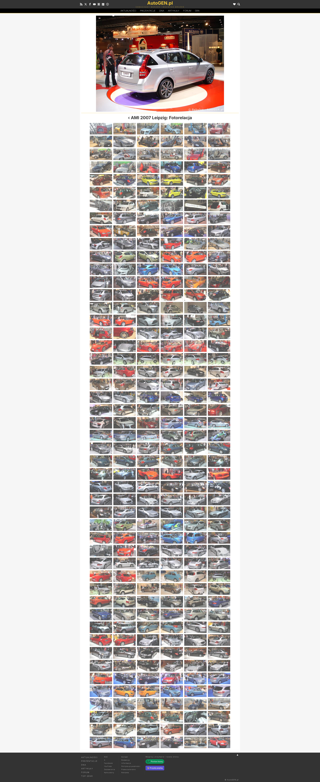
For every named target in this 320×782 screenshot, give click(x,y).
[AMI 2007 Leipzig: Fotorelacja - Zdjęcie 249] (148, 653)
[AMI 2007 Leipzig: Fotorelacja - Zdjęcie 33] (148, 192)
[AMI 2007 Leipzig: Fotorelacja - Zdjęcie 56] (124, 244)
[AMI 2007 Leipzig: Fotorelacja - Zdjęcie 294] (219, 742)
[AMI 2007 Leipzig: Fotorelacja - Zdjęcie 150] (219, 435)
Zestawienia (109, 769)
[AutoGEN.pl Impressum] (107, 4)
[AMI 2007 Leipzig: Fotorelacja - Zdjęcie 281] (195, 716)
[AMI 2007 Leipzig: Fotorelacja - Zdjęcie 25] (101, 180)
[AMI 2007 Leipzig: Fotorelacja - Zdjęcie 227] (195, 602)
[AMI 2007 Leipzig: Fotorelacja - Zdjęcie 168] (219, 474)
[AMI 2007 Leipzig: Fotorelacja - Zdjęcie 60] (219, 244)
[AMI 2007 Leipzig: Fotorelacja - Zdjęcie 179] (195, 499)
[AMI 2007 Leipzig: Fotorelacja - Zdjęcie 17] (195, 154)
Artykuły (173, 10)
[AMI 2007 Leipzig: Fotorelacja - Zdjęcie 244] (172, 640)
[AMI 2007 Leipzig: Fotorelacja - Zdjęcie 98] (124, 333)
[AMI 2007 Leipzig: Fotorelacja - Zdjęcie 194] (124, 538)
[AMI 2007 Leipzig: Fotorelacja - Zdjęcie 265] (101, 691)
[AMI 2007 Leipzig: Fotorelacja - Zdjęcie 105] (148, 346)
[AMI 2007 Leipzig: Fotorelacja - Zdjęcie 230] (124, 614)
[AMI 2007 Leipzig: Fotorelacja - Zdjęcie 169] (101, 486)
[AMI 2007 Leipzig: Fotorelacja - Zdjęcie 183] (148, 512)
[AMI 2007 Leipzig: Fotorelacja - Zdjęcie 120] (219, 371)
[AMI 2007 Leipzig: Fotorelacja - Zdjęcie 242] (124, 640)
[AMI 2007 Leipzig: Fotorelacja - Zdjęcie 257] (195, 665)
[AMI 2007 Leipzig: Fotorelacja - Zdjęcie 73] (101, 282)
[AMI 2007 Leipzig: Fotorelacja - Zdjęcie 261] (148, 678)
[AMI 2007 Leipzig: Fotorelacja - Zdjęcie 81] (148, 295)
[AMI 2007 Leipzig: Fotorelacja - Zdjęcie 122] (124, 384)
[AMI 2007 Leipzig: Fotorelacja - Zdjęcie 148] (172, 435)
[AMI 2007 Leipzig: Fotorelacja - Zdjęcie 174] (219, 486)
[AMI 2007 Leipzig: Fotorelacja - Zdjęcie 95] (195, 320)
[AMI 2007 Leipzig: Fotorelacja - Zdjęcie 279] (148, 716)
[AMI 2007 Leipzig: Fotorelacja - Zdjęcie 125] (120, 64)
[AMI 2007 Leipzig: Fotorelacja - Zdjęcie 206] (124, 563)
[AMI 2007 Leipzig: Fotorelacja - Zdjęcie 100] (172, 333)
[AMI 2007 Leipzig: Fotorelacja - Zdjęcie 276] (219, 704)
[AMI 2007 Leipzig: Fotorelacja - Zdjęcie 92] (124, 320)
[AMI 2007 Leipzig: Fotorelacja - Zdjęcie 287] (195, 729)
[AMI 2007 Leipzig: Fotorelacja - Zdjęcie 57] (148, 244)
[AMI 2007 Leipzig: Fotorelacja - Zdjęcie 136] (172, 410)
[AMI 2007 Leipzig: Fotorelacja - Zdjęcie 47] (195, 218)
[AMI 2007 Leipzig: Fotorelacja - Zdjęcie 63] (148, 256)
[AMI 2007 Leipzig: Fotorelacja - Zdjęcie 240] (219, 627)
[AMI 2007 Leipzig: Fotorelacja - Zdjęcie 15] (148, 154)
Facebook (108, 763)
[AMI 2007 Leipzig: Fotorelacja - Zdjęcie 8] (124, 141)
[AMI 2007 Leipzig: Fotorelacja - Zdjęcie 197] (195, 538)
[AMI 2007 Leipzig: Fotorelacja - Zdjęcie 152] (124, 448)
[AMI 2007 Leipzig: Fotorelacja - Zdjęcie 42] (219, 205)
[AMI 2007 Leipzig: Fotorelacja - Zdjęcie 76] (172, 282)
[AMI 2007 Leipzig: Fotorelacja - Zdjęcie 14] (124, 154)
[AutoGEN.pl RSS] (81, 4)
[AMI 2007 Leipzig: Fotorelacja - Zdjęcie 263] (195, 678)
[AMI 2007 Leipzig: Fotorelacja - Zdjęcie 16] (172, 154)
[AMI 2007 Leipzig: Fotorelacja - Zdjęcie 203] (195, 550)
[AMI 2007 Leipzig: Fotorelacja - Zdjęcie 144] (219, 423)
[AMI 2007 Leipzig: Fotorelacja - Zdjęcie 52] (172, 231)
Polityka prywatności (130, 766)
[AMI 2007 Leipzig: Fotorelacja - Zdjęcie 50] (124, 231)
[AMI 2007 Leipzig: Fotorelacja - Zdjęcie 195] (148, 538)
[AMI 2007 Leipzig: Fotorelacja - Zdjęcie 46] (172, 218)
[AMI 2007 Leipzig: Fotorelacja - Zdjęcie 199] (101, 550)
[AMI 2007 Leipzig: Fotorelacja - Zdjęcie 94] (172, 320)
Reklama (125, 772)
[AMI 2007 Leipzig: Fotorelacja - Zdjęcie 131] (195, 397)
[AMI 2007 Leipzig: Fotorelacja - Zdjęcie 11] (195, 141)
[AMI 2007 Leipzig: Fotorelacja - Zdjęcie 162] (219, 461)
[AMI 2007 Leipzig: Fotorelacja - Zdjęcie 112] (172, 359)
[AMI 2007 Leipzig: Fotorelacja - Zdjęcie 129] (148, 397)
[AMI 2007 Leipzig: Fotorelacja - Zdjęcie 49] (101, 231)
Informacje (126, 763)
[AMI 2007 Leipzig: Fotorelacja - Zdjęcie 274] (172, 704)
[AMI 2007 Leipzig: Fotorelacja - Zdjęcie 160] (172, 461)
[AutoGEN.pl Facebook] (90, 4)
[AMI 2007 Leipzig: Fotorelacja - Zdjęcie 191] (195, 525)
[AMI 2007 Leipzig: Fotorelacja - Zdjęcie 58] (172, 244)
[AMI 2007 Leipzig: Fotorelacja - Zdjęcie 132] (219, 397)
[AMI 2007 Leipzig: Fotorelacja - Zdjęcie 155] (195, 448)
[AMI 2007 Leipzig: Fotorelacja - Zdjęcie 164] (124, 474)
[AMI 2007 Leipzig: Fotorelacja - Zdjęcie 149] (195, 435)
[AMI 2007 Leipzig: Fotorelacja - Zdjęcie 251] (195, 653)
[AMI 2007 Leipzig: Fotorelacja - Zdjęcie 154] (172, 448)
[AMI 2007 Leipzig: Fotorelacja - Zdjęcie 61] (101, 256)
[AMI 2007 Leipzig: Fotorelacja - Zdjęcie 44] (124, 218)
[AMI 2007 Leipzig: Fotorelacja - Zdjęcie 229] (101, 614)
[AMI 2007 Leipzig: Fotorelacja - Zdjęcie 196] (172, 538)
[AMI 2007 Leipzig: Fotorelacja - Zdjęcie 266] (124, 691)
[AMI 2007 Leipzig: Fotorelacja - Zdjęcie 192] (219, 525)
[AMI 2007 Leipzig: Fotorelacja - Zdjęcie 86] (124, 307)
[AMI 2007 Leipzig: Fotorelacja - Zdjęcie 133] (101, 410)
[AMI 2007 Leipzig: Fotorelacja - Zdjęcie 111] (148, 359)
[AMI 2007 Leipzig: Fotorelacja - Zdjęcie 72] (219, 269)
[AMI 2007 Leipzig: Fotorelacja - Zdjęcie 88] (172, 307)
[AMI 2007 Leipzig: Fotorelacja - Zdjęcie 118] (172, 371)
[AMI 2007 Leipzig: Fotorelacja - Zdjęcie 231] (148, 614)
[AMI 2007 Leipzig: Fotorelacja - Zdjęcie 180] (219, 499)
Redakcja (125, 760)
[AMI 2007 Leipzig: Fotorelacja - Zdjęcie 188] (124, 525)
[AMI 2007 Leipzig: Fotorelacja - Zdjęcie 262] (172, 678)
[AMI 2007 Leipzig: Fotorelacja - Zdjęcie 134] (124, 410)
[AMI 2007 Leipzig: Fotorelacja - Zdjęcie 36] (219, 192)
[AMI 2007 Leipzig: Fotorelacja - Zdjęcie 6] (219, 128)
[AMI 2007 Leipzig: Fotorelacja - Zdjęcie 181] (101, 512)
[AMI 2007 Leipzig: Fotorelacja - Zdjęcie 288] (219, 729)
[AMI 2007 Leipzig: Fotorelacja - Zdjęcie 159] (148, 461)
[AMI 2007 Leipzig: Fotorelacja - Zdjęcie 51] (148, 231)
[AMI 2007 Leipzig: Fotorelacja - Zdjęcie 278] (124, 716)
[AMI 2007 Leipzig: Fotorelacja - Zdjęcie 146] (124, 435)
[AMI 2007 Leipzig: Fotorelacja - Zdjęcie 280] (172, 716)
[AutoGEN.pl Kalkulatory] (103, 4)
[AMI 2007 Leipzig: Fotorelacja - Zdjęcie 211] (101, 576)
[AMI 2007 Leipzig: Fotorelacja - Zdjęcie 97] (101, 333)
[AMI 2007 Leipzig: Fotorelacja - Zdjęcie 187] (101, 525)
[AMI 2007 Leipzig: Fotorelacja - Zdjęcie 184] (172, 512)
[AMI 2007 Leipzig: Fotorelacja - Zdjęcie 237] (148, 627)
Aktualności (128, 10)
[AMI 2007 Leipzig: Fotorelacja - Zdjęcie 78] (219, 282)
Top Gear (87, 776)
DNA (83, 765)
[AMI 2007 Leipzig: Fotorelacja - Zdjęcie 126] (219, 384)
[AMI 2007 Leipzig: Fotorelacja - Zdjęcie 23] (195, 167)
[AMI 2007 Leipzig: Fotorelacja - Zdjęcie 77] (195, 282)
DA (161, 10)
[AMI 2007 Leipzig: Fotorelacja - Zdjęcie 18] (219, 154)
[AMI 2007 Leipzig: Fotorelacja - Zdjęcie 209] (195, 563)
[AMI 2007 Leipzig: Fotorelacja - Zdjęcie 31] (101, 192)
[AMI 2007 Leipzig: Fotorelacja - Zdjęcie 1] (101, 128)
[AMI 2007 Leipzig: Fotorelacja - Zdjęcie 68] (124, 269)
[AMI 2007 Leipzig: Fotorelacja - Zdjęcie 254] (124, 665)
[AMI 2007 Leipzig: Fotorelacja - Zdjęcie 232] (172, 614)
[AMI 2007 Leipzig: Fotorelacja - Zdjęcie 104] (124, 346)
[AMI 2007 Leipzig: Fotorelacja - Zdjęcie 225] (148, 602)
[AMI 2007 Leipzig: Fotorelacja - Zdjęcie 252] (219, 653)
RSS (106, 757)
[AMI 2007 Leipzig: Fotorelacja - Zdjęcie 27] (148, 180)
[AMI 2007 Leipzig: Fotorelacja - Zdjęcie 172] (172, 486)
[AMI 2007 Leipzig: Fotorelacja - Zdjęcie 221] (195, 589)
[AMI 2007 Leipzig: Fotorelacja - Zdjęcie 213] (148, 576)
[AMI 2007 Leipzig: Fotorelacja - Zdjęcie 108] (219, 346)
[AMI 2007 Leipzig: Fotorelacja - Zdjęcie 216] (219, 576)
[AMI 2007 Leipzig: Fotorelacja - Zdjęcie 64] (172, 256)
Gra (197, 10)
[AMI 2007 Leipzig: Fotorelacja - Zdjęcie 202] (172, 550)
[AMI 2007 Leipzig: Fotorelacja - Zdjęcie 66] (219, 256)
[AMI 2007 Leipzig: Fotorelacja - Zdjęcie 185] (195, 512)
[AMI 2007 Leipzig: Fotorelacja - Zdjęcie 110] (124, 359)
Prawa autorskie (128, 769)
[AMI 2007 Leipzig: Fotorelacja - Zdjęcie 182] (124, 512)
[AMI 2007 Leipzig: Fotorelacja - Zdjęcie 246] (219, 640)
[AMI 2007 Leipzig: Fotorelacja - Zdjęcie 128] (124, 397)
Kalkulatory (109, 772)
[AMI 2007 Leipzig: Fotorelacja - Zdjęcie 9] (148, 141)
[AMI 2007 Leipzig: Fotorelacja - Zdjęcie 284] (124, 729)
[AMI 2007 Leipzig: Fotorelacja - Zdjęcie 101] (195, 333)
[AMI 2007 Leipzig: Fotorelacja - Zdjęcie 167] (195, 474)
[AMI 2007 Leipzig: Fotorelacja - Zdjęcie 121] (101, 384)
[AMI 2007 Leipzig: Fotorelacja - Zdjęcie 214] (172, 576)
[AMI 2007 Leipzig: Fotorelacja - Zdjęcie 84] (219, 295)
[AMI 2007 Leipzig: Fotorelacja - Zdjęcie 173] (195, 486)
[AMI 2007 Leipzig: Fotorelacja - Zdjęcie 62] (124, 256)
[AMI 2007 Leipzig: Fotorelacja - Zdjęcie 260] (124, 678)
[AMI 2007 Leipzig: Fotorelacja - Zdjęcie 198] (219, 538)
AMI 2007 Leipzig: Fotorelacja (161, 117)
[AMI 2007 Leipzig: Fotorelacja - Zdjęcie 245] (195, 640)
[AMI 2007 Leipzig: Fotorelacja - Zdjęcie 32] (124, 192)
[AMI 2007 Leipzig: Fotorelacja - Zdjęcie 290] (124, 742)
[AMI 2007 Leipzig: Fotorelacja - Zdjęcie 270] (219, 691)
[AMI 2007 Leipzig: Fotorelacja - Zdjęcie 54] (219, 231)
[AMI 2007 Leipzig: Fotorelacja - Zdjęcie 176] (124, 499)
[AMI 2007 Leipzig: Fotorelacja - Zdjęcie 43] (101, 218)
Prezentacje (148, 10)
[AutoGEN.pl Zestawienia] (99, 4)
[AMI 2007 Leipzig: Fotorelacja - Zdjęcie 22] (172, 167)
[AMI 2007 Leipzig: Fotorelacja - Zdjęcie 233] (195, 614)
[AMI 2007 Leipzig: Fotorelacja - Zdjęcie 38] (124, 205)
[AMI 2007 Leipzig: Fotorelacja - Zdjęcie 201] (148, 550)
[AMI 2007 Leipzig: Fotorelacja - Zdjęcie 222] (219, 589)
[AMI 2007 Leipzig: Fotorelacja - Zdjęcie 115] (101, 371)
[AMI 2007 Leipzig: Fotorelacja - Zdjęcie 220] (172, 589)
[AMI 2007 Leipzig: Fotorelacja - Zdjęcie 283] (101, 729)
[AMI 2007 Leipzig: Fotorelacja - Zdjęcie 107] (195, 346)
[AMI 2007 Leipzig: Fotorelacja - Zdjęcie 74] (124, 282)
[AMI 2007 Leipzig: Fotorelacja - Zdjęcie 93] (148, 320)
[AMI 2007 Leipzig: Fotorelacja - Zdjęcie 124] (172, 384)
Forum (187, 10)
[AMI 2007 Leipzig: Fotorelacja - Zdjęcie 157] (101, 461)
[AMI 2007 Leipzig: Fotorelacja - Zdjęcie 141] (148, 423)
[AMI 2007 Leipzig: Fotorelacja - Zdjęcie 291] (148, 742)
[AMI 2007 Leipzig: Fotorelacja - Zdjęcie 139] (101, 423)
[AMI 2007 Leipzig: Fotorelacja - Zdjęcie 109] (101, 359)
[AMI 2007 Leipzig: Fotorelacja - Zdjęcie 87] (148, 307)
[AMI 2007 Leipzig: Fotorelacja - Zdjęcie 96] (219, 320)
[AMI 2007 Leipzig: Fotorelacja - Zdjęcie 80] (124, 295)
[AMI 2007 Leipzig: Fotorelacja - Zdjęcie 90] (219, 307)
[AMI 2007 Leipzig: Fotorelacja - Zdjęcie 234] (219, 614)
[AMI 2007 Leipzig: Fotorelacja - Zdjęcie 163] (101, 474)
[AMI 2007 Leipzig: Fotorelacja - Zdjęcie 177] (148, 499)
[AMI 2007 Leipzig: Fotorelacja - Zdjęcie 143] (195, 423)
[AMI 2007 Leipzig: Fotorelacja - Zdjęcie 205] (101, 563)
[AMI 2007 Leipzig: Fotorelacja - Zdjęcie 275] (195, 704)
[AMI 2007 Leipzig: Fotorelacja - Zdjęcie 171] (148, 486)
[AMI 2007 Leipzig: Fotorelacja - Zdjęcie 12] (219, 141)
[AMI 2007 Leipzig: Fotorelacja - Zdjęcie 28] (172, 180)
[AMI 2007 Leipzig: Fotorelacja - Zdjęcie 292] (172, 742)
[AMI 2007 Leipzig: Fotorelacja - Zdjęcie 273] (148, 704)
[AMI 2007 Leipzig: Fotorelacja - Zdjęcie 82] (172, 295)
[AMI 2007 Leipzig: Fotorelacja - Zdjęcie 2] (124, 128)
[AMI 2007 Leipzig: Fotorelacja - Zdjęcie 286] (172, 729)
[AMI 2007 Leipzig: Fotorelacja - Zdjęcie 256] (172, 665)
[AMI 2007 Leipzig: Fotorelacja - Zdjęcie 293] (195, 742)
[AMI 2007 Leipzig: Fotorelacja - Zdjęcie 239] (195, 627)
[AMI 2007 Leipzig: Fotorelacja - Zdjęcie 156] (219, 448)
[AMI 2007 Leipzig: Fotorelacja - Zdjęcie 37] (101, 205)
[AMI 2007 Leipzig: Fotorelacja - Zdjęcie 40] (172, 205)
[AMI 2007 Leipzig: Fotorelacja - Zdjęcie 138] (219, 410)
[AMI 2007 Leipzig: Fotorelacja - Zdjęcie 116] (124, 371)
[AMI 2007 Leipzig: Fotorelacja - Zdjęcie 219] (148, 589)
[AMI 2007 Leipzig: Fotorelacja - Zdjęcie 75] (148, 282)
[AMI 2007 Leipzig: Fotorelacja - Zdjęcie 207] (148, 563)
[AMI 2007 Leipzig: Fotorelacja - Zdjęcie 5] (195, 128)
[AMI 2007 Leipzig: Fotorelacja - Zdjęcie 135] (148, 410)
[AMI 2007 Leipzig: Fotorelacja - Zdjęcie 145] (101, 435)
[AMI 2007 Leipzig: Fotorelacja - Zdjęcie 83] (195, 295)
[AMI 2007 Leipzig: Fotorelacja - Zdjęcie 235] (101, 627)
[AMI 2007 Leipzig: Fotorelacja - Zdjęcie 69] (148, 269)
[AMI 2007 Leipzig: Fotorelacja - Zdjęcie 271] (101, 704)
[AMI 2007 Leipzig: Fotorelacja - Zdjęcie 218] (124, 589)
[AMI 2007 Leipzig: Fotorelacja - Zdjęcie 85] (101, 307)
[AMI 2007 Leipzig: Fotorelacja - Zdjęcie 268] (172, 691)
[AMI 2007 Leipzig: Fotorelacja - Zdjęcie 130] (172, 397)
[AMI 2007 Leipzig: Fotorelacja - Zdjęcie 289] (101, 742)
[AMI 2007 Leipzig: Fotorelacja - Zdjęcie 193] (101, 538)
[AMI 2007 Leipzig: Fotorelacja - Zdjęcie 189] (148, 525)
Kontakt (124, 757)
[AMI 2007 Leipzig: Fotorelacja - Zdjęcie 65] (195, 256)
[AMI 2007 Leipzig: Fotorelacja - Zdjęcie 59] (195, 244)
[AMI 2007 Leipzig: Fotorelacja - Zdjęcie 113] (195, 359)
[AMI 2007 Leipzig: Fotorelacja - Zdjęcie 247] (101, 653)
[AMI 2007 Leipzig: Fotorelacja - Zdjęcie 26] (124, 180)
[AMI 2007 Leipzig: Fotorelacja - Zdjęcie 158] (124, 461)
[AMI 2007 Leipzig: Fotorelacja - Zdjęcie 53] (195, 231)
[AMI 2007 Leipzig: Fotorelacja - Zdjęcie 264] (219, 678)
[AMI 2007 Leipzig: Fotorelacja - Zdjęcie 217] (101, 589)
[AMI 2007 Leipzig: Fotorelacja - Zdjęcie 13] (101, 154)
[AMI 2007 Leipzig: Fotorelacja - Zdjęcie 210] (219, 563)
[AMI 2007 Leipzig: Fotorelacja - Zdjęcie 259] (101, 678)
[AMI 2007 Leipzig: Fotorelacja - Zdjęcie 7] (101, 141)
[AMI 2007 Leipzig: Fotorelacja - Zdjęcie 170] (124, 486)
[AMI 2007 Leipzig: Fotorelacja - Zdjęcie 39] (148, 205)
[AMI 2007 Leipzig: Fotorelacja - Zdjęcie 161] (195, 461)
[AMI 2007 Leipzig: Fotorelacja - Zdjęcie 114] (219, 359)
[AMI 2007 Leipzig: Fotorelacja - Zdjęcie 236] (124, 627)
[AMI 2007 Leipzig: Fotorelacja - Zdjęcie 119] (195, 371)
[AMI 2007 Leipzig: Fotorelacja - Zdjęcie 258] (219, 665)
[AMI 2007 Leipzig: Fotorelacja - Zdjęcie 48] (219, 218)
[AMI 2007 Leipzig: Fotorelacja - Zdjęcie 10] (172, 141)
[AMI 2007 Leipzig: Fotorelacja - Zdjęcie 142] (172, 423)
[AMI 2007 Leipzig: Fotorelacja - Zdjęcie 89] (195, 307)
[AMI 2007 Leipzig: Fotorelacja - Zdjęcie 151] (101, 448)
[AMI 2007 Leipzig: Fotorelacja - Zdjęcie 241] (101, 640)
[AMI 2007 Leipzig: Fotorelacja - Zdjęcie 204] (219, 550)
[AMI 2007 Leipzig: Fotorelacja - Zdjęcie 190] (172, 525)
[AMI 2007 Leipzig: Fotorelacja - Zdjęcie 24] (219, 167)
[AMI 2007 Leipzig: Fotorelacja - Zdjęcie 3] (148, 128)
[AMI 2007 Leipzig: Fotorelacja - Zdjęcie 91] (101, 320)
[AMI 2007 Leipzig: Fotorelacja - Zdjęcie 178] (172, 499)
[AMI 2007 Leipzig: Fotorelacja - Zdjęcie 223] (101, 602)
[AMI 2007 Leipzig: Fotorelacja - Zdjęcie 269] (195, 691)
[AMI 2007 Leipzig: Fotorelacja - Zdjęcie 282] (219, 716)
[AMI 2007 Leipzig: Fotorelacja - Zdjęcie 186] (219, 512)
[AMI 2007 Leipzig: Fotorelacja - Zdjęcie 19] (101, 167)
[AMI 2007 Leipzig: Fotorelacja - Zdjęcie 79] (101, 295)
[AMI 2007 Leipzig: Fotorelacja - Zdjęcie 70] (172, 269)
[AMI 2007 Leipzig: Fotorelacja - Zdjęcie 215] (195, 576)
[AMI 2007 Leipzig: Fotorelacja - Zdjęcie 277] (101, 716)
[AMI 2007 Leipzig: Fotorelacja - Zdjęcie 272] (124, 704)
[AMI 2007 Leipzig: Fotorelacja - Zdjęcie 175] (101, 499)
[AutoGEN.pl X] (85, 4)
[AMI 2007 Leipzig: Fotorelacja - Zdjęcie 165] (148, 474)
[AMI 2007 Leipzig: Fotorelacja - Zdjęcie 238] (172, 627)
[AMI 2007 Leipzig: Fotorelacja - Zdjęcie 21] (148, 167)
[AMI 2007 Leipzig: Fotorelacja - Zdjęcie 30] (219, 180)
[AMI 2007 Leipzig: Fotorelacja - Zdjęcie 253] (101, 665)
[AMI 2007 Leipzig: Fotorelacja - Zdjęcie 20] (124, 167)
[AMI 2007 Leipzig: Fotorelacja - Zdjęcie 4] (172, 128)
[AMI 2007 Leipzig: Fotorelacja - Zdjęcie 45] (148, 218)
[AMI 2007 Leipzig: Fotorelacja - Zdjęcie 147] (148, 435)
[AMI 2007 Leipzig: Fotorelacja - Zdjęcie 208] (172, 563)
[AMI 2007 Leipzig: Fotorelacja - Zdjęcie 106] (172, 346)
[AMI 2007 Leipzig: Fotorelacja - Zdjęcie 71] (195, 269)
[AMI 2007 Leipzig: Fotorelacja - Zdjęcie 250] (172, 653)
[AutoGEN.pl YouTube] (94, 4)
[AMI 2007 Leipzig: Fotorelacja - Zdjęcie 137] (195, 410)
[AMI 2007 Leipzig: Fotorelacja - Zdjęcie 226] (172, 602)
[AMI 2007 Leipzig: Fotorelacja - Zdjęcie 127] (199, 64)
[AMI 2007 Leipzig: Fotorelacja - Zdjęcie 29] (195, 180)
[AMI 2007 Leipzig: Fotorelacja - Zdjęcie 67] (101, 269)
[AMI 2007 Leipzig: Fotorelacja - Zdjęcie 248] (124, 653)
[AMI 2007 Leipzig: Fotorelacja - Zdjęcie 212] (124, 576)
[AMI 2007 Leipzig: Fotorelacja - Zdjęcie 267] (148, 691)
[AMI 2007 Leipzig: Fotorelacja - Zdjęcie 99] (148, 333)
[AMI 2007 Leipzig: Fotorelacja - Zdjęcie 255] (148, 665)
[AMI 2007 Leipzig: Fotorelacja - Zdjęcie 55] (101, 244)
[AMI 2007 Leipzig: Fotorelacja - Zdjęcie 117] (148, 371)
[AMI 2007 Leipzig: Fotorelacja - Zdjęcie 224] (124, 602)
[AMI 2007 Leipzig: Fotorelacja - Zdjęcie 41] (195, 205)
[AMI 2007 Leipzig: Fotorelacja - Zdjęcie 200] (124, 550)
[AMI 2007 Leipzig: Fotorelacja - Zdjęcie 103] (101, 346)
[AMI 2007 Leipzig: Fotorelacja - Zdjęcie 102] (219, 333)
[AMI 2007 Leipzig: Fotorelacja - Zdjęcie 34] (172, 192)
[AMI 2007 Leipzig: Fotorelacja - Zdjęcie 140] (124, 423)
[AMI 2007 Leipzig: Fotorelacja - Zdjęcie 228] (219, 602)
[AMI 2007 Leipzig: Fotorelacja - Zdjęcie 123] (148, 384)
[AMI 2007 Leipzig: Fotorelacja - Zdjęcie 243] (148, 640)
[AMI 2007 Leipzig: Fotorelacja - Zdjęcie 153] (148, 448)
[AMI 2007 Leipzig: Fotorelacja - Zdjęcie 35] (195, 192)
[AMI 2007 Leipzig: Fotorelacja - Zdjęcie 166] (172, 474)
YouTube (108, 766)
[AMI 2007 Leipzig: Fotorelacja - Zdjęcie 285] (148, 729)
